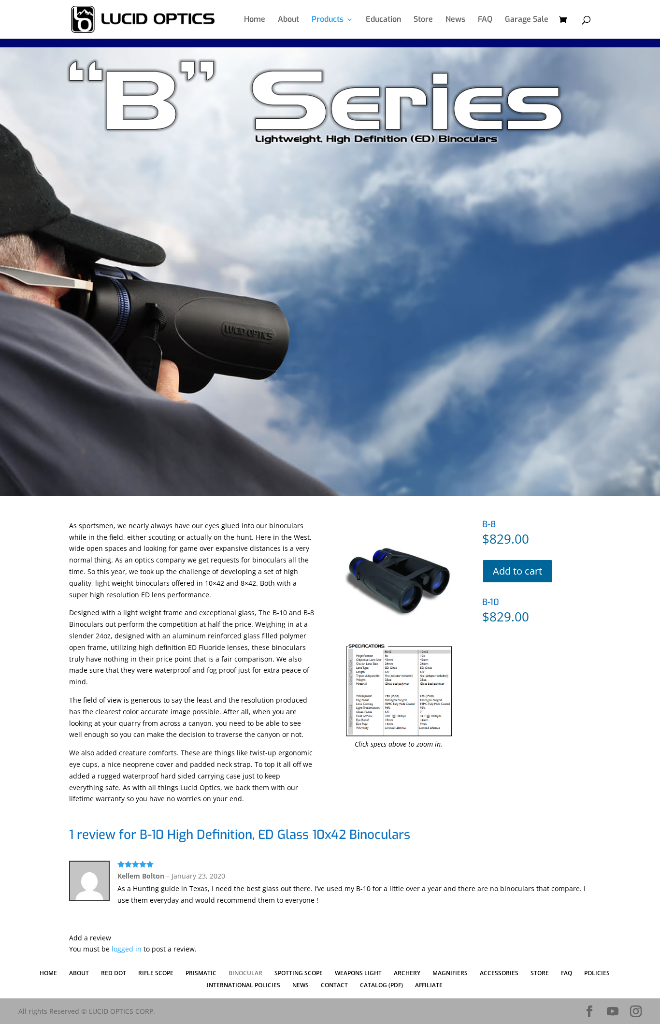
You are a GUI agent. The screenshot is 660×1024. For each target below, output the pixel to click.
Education (383, 20)
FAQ (485, 20)
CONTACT (334, 985)
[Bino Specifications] (398, 734)
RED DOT (113, 973)
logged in (127, 948)
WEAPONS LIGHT (358, 973)
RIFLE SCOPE (155, 973)
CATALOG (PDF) (381, 985)
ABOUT (79, 973)
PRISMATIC (201, 973)
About (288, 20)
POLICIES (597, 973)
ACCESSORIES (499, 973)
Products (328, 20)
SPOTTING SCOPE (298, 973)
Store (423, 20)
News (455, 20)
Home (254, 20)
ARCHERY (407, 973)
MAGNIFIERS (450, 973)
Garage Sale (526, 20)
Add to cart (517, 570)
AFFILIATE (429, 985)
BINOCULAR (245, 973)
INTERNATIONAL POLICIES (243, 985)
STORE (540, 973)
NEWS (300, 985)
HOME (48, 973)
